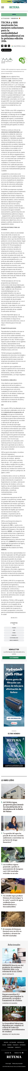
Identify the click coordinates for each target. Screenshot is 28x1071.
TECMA (14, 627)
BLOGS (4, 1045)
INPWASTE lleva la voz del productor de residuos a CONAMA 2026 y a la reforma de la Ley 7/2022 (12, 968)
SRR (14, 630)
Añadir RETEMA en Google (19, 46)
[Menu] (3, 7)
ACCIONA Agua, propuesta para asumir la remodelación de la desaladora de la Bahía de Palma (13, 807)
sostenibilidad (14, 637)
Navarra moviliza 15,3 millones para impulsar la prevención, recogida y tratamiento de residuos (12, 997)
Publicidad (11, 1047)
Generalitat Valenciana (11, 1034)
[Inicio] (14, 7)
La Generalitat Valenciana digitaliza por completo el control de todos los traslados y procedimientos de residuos (13, 1027)
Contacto (18, 1047)
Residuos (14, 18)
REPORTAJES (20, 1042)
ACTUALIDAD (12, 1042)
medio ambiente (14, 640)
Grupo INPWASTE (8, 974)
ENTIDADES (23, 1045)
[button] (2, 46)
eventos (14, 635)
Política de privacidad (17, 1063)
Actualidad (5, 18)
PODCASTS (16, 1045)
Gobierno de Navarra (9, 1003)
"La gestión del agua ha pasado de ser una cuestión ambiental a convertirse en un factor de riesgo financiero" (13, 838)
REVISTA (6, 1042)
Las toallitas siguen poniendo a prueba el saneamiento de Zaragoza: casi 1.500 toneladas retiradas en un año (13, 869)
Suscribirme (14, 658)
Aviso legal (8, 1063)
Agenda (9, 1045)
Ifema (14, 632)
